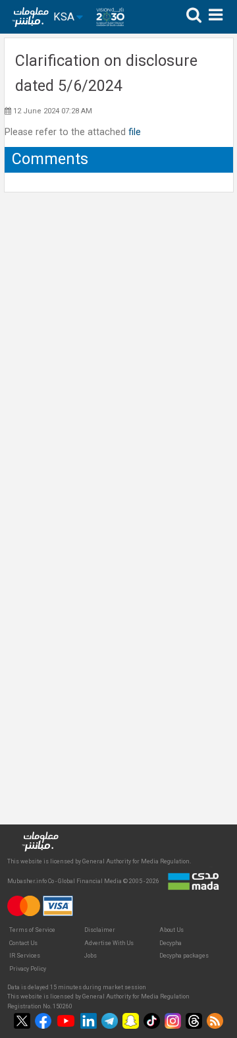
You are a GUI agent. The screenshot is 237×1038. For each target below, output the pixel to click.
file (134, 132)
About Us (171, 930)
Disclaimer (99, 930)
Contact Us (23, 943)
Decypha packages (184, 955)
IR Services (24, 955)
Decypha (170, 943)
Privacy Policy (27, 969)
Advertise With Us (109, 943)
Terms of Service (32, 930)
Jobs (90, 955)
